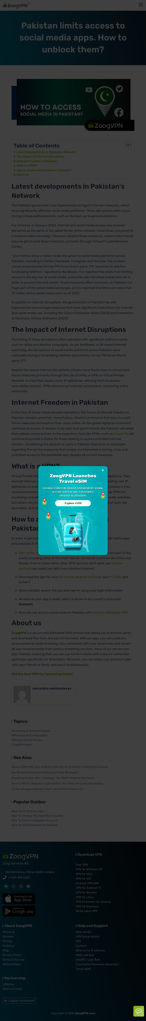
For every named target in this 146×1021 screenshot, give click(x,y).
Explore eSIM (73, 503)
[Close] (103, 470)
